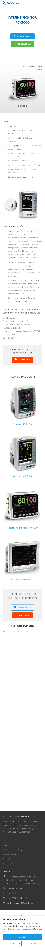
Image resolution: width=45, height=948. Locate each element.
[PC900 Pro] (22, 401)
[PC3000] (22, 505)
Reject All (32, 943)
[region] (22, 932)
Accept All (22, 937)
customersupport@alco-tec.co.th (21, 903)
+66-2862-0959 (14, 893)
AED (6, 845)
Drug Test (8, 863)
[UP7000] (22, 557)
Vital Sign (8, 858)
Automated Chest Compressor (16, 849)
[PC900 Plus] (22, 453)
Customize (11, 943)
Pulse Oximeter (10, 854)
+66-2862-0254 (14, 888)
